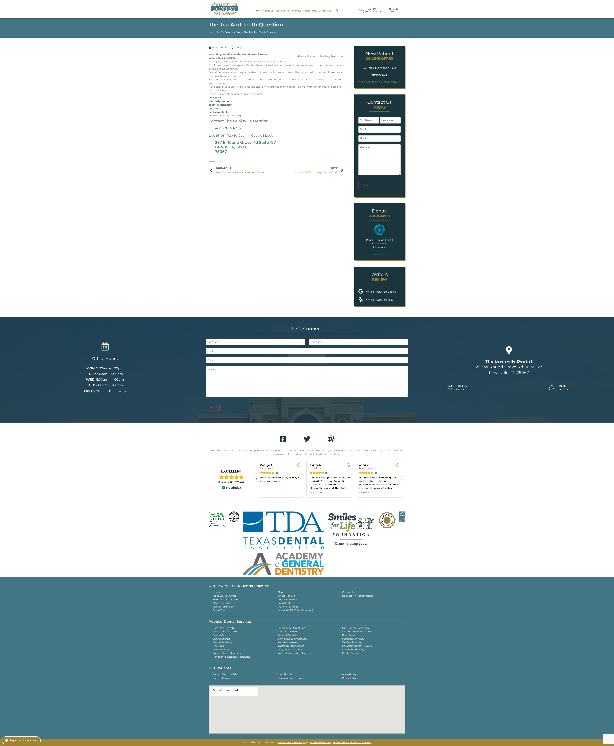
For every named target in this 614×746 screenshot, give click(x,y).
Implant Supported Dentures (294, 653)
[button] (337, 10)
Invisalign (215, 97)
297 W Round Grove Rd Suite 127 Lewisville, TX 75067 (509, 367)
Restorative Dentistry (225, 631)
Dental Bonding (351, 653)
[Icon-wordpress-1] (331, 439)
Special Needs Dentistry (227, 653)
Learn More (379, 254)
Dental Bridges (221, 638)
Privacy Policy (350, 678)
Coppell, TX (284, 602)
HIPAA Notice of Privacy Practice (352, 742)
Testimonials (294, 10)
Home (257, 10)
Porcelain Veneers (288, 642)
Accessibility (349, 674)
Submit (365, 185)
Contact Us (325, 10)
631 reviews (237, 482)
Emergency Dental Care (291, 627)
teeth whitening (219, 101)
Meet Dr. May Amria (224, 595)
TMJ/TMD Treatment (289, 649)
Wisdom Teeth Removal (356, 631)
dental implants (218, 112)
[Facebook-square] (283, 439)
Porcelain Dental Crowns (357, 645)
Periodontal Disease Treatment (231, 656)
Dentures (218, 645)
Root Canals (349, 635)
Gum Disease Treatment (292, 638)
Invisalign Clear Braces (290, 645)
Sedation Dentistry (353, 638)
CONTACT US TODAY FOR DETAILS (379, 82)
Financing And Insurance (292, 678)
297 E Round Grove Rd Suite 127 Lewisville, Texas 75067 (245, 147)
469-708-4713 (228, 128)
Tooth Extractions (287, 631)
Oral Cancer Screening (355, 627)
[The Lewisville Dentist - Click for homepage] (224, 9)
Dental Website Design (292, 742)
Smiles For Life (286, 595)
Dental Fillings (221, 649)
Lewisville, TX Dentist (221, 32)
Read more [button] (266, 492)
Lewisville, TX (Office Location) (295, 610)
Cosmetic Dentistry (224, 627)
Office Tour (219, 610)
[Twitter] (307, 439)
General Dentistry (287, 635)
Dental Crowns (221, 635)
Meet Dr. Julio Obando (226, 599)
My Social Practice (320, 742)
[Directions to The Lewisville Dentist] (509, 350)
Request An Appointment (357, 595)
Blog (238, 32)
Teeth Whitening (352, 642)
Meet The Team (222, 602)
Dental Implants (222, 642)
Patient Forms (221, 678)
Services (280, 10)
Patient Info (309, 10)
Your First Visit (285, 674)
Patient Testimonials (225, 674)
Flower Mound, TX (288, 606)
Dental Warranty (287, 599)
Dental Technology (224, 606)
